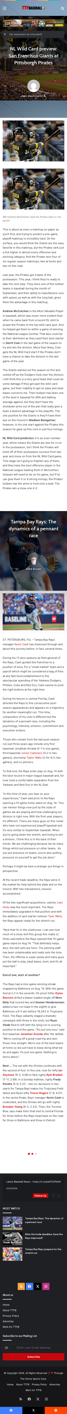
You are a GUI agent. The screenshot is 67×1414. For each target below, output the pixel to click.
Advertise (8, 1321)
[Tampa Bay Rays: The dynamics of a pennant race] (12, 1223)
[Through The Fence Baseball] (33, 8)
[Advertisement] (35, 1274)
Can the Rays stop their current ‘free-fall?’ (32, 34)
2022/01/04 (11, 1188)
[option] (33, 1185)
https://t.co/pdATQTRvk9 (47, 1181)
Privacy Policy (11, 1315)
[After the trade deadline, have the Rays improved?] (12, 1238)
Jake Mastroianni (32, 96)
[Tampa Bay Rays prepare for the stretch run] (12, 1254)
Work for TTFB (11, 1326)
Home (6, 1304)
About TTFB (9, 1310)
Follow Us (40, 1195)
